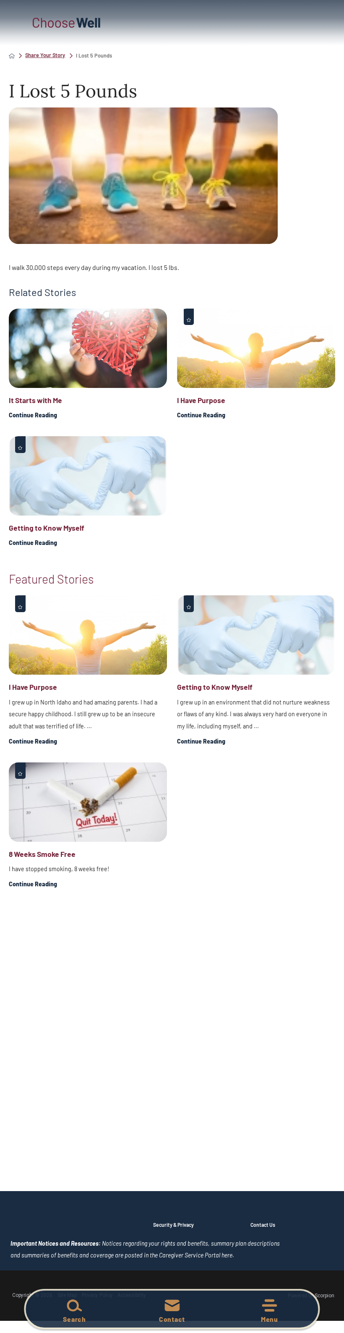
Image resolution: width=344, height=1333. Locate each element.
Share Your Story (45, 55)
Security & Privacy (173, 1225)
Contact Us (262, 1225)
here (227, 1255)
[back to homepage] (12, 55)
